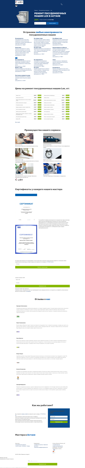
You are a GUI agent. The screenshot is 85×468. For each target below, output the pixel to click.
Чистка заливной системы (20, 109)
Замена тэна (18, 95)
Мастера (24, 446)
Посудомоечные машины (20, 444)
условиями (28, 291)
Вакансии (46, 444)
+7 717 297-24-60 (49, 262)
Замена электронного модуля (21, 102)
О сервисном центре (38, 444)
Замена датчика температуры (49, 95)
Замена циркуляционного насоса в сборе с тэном (23, 100)
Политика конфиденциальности (41, 447)
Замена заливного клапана (49, 109)
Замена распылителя (19, 97)
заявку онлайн (25, 414)
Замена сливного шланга (48, 107)
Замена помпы (46, 97)
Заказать (39, 95)
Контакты (36, 446)
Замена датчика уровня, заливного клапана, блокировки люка (24, 114)
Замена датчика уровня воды (21, 111)
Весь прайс (17, 122)
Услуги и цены (18, 446)
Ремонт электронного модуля (49, 116)
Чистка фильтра (47, 111)
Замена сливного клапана (48, 114)
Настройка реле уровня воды (21, 116)
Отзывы (28, 446)
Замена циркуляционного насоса (50, 100)
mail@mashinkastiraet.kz (58, 446)
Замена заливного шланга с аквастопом (23, 107)
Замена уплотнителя (47, 102)
